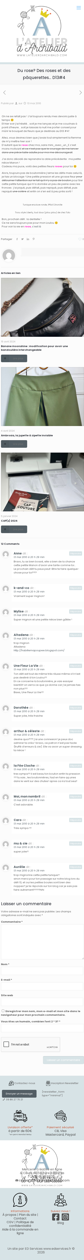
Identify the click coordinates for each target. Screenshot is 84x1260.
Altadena (21, 635)
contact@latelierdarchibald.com (44, 1180)
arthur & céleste (27, 731)
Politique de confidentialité (21, 1224)
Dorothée (21, 708)
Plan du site (27, 1214)
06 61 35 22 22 (44, 1176)
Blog (60, 1223)
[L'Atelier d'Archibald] (42, 31)
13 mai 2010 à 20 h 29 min (29, 557)
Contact (20, 1218)
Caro (17, 820)
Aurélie (19, 867)
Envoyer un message (19, 1093)
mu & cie (20, 843)
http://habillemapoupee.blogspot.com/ (39, 650)
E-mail (6, 980)
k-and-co (21, 588)
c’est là (36, 226)
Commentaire (12, 922)
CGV (10, 1222)
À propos (9, 1214)
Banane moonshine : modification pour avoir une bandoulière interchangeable (34, 348)
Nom (5, 964)
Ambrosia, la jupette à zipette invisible (27, 435)
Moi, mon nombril (27, 796)
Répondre (75, 553)
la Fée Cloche (24, 766)
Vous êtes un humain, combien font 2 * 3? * (30, 1021)
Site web (7, 995)
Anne (18, 553)
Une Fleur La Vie (26, 666)
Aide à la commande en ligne (20, 1231)
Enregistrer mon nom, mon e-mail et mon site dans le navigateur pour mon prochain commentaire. (40, 1013)
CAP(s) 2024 (9, 521)
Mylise (19, 611)
